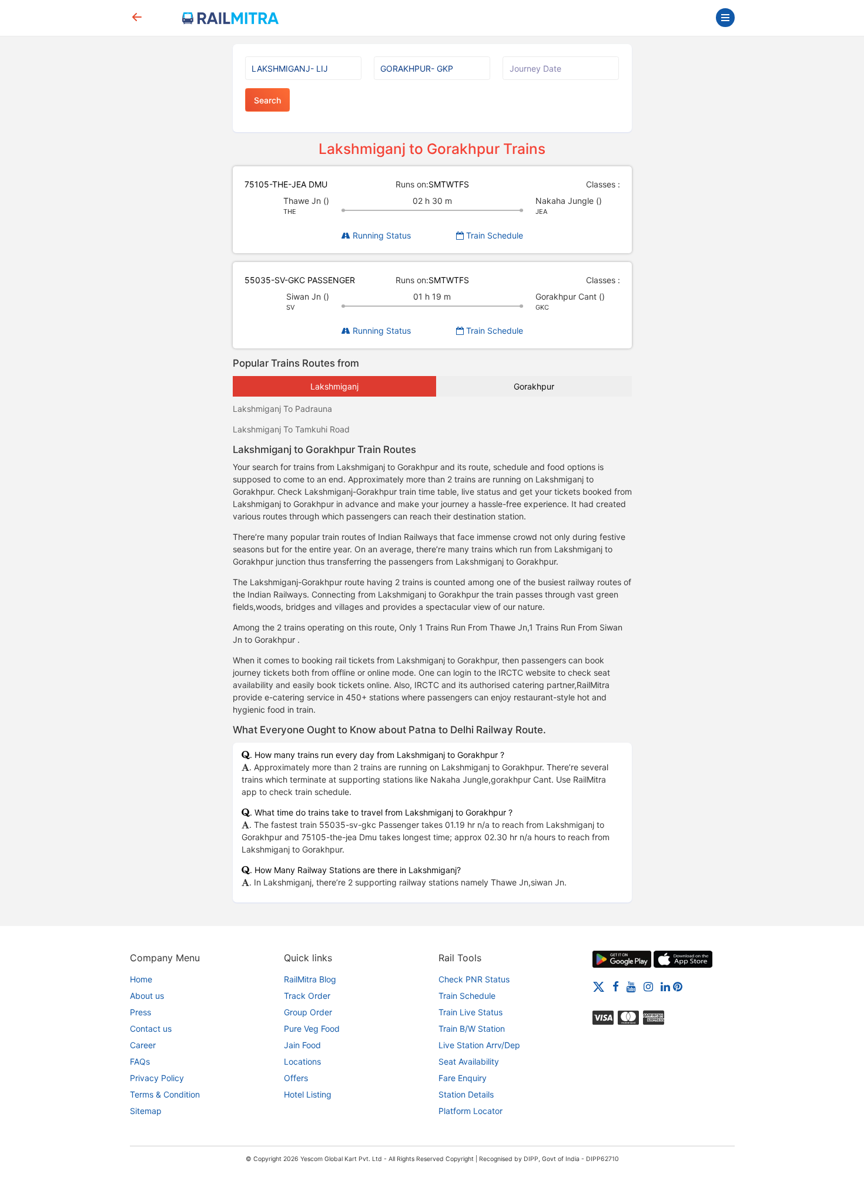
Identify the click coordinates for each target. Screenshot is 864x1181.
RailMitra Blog (310, 979)
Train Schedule (493, 235)
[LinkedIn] (665, 986)
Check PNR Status (474, 979)
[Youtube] (631, 986)
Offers (296, 1078)
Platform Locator (470, 1111)
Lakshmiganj (334, 386)
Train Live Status (470, 1012)
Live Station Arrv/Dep (479, 1045)
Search (267, 100)
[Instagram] (648, 986)
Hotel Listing (307, 1094)
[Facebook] (615, 986)
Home (141, 979)
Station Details (466, 1094)
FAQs (140, 1061)
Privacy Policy (157, 1078)
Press (140, 1012)
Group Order (308, 1012)
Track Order (307, 996)
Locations (302, 1061)
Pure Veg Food (312, 1029)
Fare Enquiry (462, 1078)
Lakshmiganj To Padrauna (282, 409)
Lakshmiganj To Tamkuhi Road (291, 429)
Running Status (380, 235)
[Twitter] (598, 986)
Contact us (151, 1029)
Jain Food (302, 1045)
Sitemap (146, 1111)
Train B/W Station (471, 1029)
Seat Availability (468, 1061)
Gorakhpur (534, 386)
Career (143, 1045)
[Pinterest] (677, 986)
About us (147, 996)
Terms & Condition (165, 1094)
